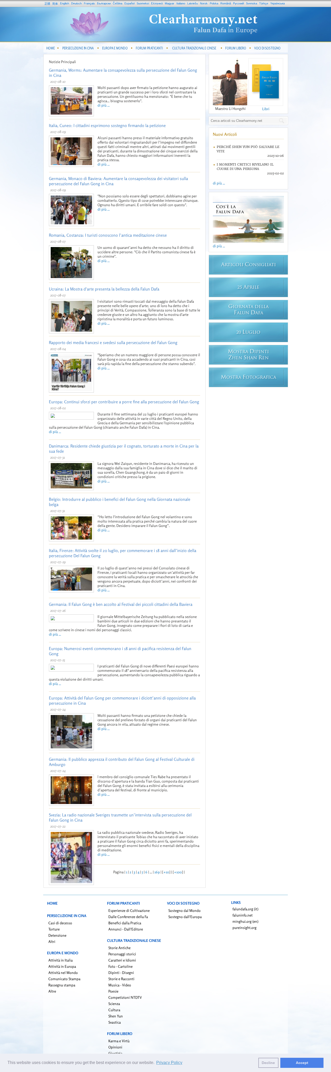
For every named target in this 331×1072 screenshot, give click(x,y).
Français (89, 3)
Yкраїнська (277, 3)
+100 (178, 872)
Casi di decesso (60, 923)
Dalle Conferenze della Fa (128, 916)
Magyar (169, 3)
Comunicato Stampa (64, 979)
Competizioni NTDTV (125, 997)
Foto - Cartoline (120, 966)
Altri (51, 941)
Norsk (204, 3)
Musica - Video (119, 985)
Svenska (251, 3)
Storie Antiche (119, 948)
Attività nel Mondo (63, 972)
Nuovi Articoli (225, 134)
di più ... (103, 105)
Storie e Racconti (121, 979)
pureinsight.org (244, 927)
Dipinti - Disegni (121, 972)
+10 (166, 872)
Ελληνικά (157, 3)
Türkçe (263, 3)
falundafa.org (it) (245, 909)
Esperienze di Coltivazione (129, 910)
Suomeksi (143, 3)
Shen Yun (115, 1016)
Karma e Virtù (119, 1041)
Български (104, 3)
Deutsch (76, 3)
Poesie (113, 991)
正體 (47, 3)
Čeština (117, 3)
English (64, 3)
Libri (265, 109)
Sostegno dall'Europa (185, 916)
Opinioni (115, 1047)
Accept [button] (302, 1063)
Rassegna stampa (61, 985)
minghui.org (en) (245, 921)
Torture (54, 929)
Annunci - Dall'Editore (125, 929)
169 (157, 872)
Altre (52, 991)
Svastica (114, 1022)
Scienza (114, 1003)
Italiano (180, 3)
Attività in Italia (60, 960)
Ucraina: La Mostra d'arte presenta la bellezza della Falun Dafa (104, 289)
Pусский (238, 3)
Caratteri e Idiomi (122, 960)
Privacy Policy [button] (169, 1062)
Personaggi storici (122, 954)
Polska (214, 3)
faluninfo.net (242, 915)
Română (225, 3)
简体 (55, 3)
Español (129, 3)
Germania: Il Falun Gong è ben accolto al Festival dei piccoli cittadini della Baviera (120, 604)
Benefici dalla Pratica (124, 923)
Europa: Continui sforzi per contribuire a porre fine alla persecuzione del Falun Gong (124, 401)
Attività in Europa (62, 966)
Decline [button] (268, 1063)
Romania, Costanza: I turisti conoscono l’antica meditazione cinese (108, 235)
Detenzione (57, 935)
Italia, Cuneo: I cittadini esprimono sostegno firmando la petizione (107, 125)
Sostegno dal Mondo (184, 910)
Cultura (114, 1010)
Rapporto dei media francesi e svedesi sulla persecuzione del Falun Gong (113, 342)
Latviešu (192, 3)
